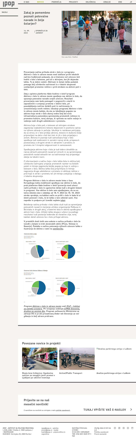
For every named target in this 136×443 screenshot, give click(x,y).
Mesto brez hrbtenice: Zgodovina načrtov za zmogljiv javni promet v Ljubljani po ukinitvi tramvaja (38, 375)
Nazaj (5, 12)
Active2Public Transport (70, 373)
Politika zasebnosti (101, 432)
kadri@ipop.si (47, 432)
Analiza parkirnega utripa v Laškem (113, 373)
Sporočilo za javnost (42, 32)
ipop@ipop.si (46, 428)
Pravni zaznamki (100, 434)
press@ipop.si (47, 430)
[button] (131, 2)
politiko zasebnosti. (63, 410)
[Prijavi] (131, 409)
